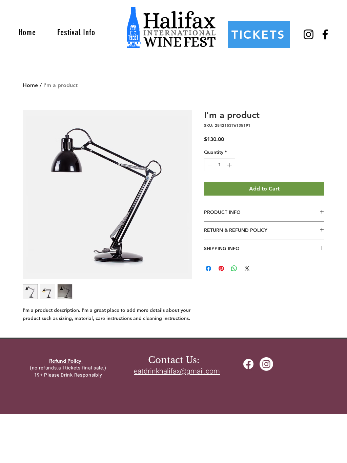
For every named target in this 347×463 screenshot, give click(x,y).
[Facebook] (325, 34)
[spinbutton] (219, 165)
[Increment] (230, 165)
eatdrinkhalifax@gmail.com (177, 371)
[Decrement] (209, 165)
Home (30, 85)
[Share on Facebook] (208, 268)
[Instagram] (308, 34)
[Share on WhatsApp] (234, 268)
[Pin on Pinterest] (221, 268)
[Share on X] (247, 268)
